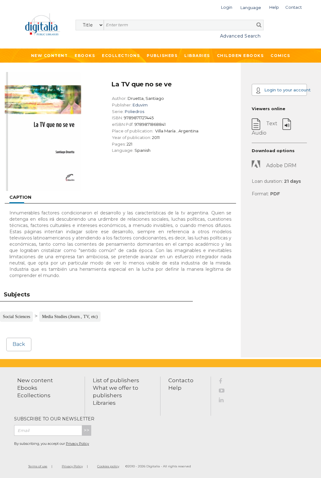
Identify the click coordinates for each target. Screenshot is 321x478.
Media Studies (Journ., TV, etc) (70, 316)
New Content (49, 55)
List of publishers (116, 380)
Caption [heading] (20, 197)
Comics (280, 55)
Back (19, 344)
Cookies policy (108, 466)
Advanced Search (240, 36)
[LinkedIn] (225, 401)
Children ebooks (240, 55)
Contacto (180, 380)
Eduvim (140, 104)
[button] (226, 6)
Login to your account (285, 89)
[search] (259, 25)
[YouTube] (225, 391)
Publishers (162, 55)
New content (35, 380)
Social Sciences (16, 316)
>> (86, 430)
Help (175, 388)
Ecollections (121, 55)
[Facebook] (225, 382)
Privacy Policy (77, 443)
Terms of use (37, 466)
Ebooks (85, 55)
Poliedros (134, 111)
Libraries (197, 55)
